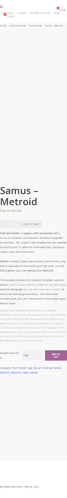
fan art (37, 368)
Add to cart (56, 355)
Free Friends (35, 25)
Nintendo (16, 372)
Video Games (30, 372)
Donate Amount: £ (9, 355)
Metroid (4, 372)
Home (3, 25)
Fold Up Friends (17, 25)
